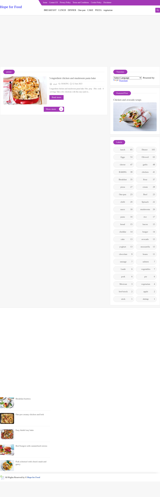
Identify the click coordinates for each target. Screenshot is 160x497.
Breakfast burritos (23, 399)
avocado (148, 239)
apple (149, 291)
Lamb (126, 269)
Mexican (126, 284)
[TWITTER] (153, 3)
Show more (51, 109)
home (45, 2)
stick (127, 299)
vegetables (148, 269)
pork (126, 276)
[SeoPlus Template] (2, 477)
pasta (126, 217)
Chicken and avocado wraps (127, 99)
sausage (126, 261)
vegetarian (107, 10)
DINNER (72, 10)
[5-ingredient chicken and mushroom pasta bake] (25, 90)
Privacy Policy (65, 2)
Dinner (148, 149)
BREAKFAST (50, 10)
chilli (126, 202)
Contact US (53, 2)
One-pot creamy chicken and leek (30, 414)
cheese (126, 164)
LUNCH (62, 10)
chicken (148, 172)
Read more (56, 97)
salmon (149, 261)
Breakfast (126, 179)
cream (149, 187)
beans (149, 254)
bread (126, 224)
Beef (149, 194)
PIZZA (98, 10)
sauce (126, 209)
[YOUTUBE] (158, 3)
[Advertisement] (80, 42)
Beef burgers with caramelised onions (31, 446)
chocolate (125, 254)
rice (149, 217)
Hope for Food (11, 7)
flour (149, 179)
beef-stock (126, 291)
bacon (149, 224)
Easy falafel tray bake (25, 430)
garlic (149, 164)
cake (127, 239)
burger (148, 232)
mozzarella (148, 247)
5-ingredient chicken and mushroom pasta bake (72, 78)
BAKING (65, 84)
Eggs (127, 157)
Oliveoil (148, 157)
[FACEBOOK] (148, 3)
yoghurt (126, 247)
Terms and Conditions (81, 2)
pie (149, 276)
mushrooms (147, 209)
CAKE (90, 10)
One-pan (81, 10)
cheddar (126, 232)
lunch (126, 149)
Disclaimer (107, 2)
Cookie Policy (96, 2)
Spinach (148, 202)
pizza (126, 187)
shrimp (149, 299)
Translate (123, 81)
